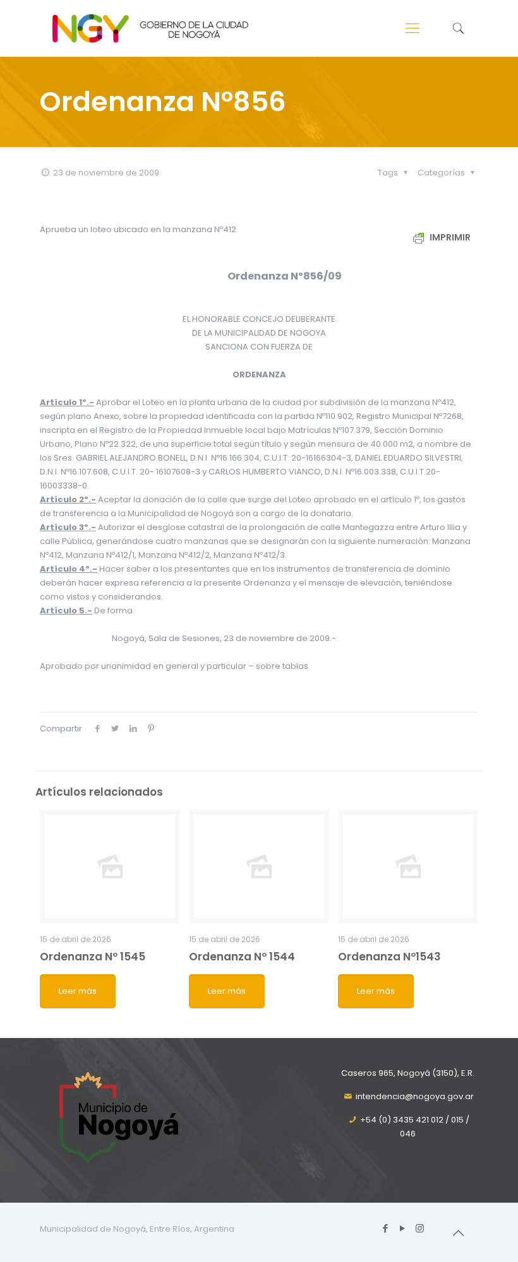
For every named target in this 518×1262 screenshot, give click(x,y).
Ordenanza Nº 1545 (92, 956)
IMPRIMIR (449, 237)
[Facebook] (385, 1228)
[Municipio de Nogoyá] (150, 28)
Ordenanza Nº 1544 (242, 956)
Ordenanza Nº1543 (389, 956)
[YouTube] (402, 1228)
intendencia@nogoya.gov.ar (415, 1096)
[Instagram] (419, 1228)
